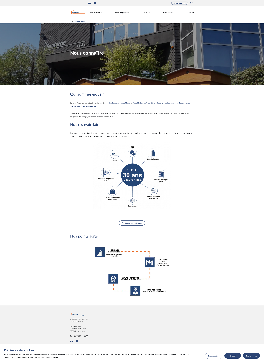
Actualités (146, 12)
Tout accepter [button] (251, 355)
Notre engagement (122, 12)
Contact (191, 12)
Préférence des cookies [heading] (19, 350)
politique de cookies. (50, 357)
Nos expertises (96, 12)
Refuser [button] (233, 355)
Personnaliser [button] (213, 355)
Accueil (72, 21)
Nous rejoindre (169, 12)
